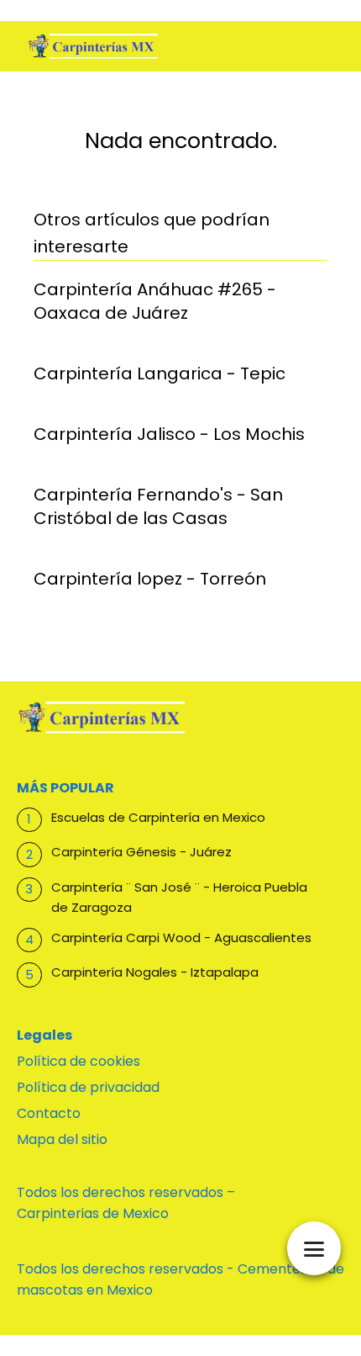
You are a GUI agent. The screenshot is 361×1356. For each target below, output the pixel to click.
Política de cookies (78, 1061)
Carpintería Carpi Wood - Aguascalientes (181, 937)
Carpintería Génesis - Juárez (141, 852)
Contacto (49, 1113)
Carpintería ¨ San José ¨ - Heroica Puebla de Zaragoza (179, 897)
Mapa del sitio (62, 1139)
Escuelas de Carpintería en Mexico (158, 817)
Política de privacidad (88, 1087)
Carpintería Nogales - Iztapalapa (155, 972)
